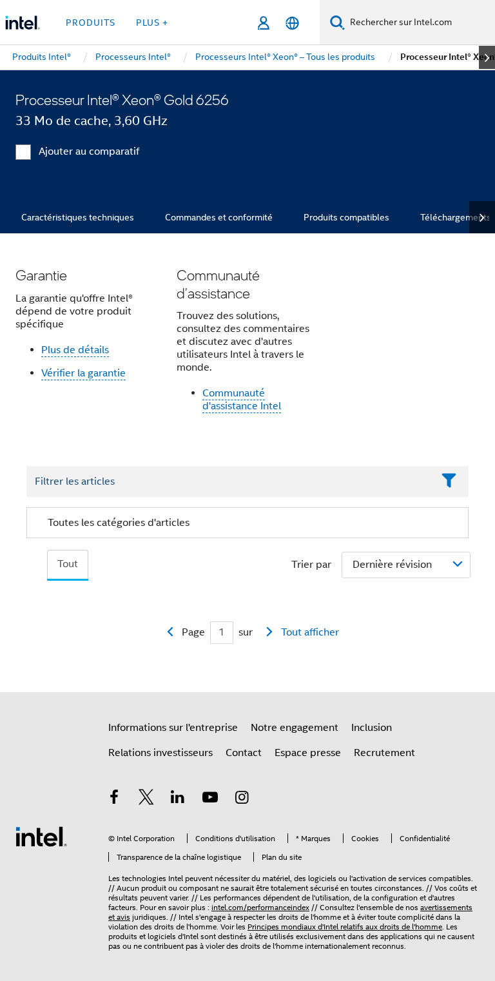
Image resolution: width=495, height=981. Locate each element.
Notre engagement (294, 727)
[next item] (487, 57)
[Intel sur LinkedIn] (178, 799)
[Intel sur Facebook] (114, 799)
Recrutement (384, 752)
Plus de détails (75, 350)
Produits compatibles (346, 217)
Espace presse (308, 752)
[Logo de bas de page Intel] (41, 836)
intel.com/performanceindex (260, 907)
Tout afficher (310, 632)
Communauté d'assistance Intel (241, 400)
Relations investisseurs (160, 752)
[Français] (292, 23)
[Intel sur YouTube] (210, 799)
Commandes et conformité (219, 217)
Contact (244, 752)
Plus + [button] (152, 22)
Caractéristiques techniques (77, 217)
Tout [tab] (67, 564)
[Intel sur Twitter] (146, 799)
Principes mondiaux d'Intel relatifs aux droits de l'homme (345, 926)
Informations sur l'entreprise (173, 727)
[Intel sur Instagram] (242, 799)
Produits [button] (90, 22)
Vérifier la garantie (83, 373)
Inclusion (371, 727)
